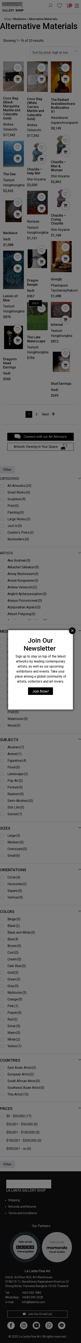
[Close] (72, 631)
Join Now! (40, 691)
